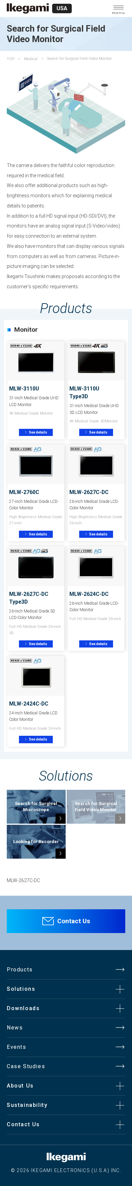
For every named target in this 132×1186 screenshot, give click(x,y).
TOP (11, 58)
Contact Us (73, 921)
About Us (20, 1085)
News (15, 1027)
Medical (31, 58)
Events (16, 1047)
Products (20, 969)
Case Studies (26, 1066)
